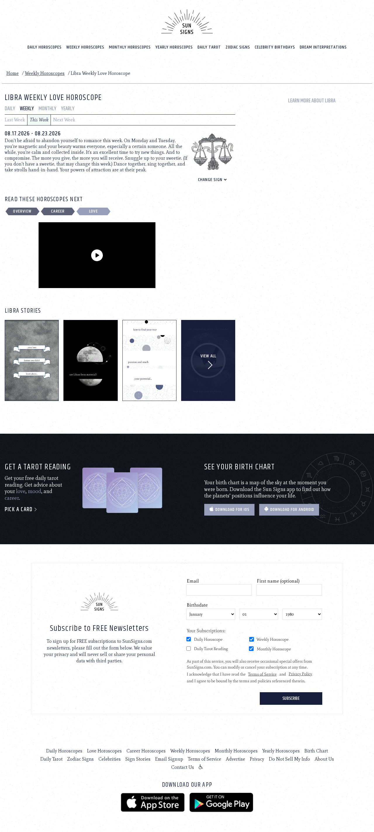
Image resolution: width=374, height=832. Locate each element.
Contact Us (182, 767)
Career (58, 211)
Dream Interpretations (323, 47)
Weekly (27, 109)
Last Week (15, 120)
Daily (10, 109)
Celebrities (109, 759)
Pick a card (19, 509)
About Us (324, 759)
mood (34, 491)
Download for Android (291, 509)
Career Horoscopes (146, 751)
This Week (39, 120)
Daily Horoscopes (44, 47)
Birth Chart (316, 751)
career (12, 498)
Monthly (47, 109)
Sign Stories (137, 759)
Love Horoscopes (104, 751)
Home (12, 73)
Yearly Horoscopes (174, 47)
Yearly (68, 109)
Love (93, 211)
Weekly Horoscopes (85, 47)
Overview (22, 211)
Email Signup (169, 759)
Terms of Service (204, 759)
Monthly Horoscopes (130, 47)
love (20, 491)
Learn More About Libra (311, 101)
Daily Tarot (209, 47)
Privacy (257, 759)
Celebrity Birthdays (275, 47)
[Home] (187, 21)
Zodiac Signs (238, 47)
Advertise (235, 759)
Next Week (64, 120)
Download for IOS (232, 509)
